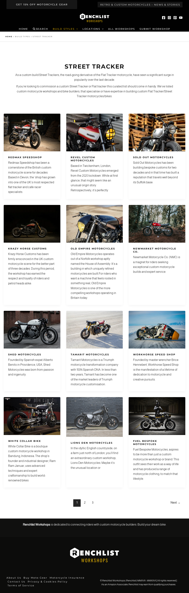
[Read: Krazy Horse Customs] (32, 223)
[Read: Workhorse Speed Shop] (157, 329)
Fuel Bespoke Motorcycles (145, 442)
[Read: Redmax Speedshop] (32, 132)
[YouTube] (181, 17)
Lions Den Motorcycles (92, 442)
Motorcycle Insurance (67, 577)
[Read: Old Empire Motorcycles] (94, 223)
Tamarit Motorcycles (90, 354)
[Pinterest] (175, 17)
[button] (41, 4)
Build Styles (64, 29)
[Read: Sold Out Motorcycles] (157, 132)
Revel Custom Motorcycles (83, 159)
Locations (91, 29)
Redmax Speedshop (25, 157)
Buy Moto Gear (35, 577)
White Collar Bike (24, 440)
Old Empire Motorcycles (93, 248)
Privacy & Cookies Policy (48, 581)
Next (176, 502)
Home (23, 29)
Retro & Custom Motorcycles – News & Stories (140, 4)
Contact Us (16, 581)
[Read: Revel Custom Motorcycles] (94, 132)
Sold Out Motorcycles (153, 157)
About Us (13, 577)
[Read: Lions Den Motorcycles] (94, 416)
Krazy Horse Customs (27, 248)
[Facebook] (163, 17)
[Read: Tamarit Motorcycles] (94, 329)
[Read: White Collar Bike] (32, 415)
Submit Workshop (155, 29)
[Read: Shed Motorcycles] (32, 329)
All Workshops (121, 29)
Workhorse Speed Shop (154, 354)
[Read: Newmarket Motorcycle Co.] (157, 223)
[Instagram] (169, 17)
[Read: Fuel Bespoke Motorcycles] (157, 415)
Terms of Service (21, 585)
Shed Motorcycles (24, 354)
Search (42, 29)
